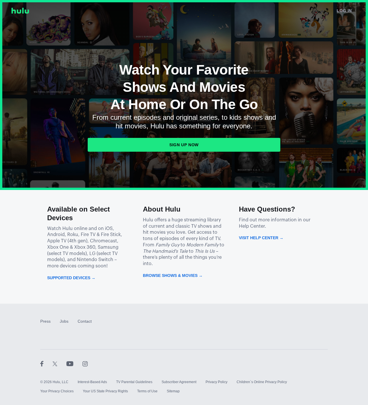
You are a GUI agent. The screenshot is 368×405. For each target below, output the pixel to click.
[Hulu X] (59, 363)
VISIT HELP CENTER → (261, 237)
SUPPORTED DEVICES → (71, 277)
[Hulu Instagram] (85, 363)
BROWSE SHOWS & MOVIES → (173, 275)
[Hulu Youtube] (74, 363)
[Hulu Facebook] (46, 363)
